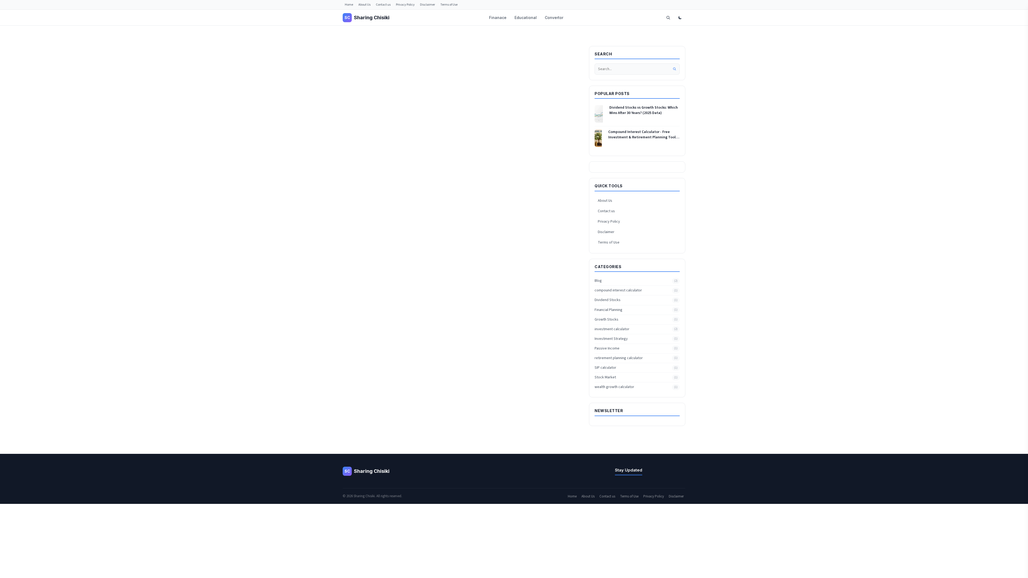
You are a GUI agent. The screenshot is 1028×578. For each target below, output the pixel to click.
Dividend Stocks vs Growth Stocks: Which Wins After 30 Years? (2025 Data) (643, 110)
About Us (364, 4)
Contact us (383, 4)
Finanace (498, 17)
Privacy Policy (405, 4)
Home (349, 4)
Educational (526, 17)
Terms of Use (449, 4)
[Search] (668, 17)
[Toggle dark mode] (680, 17)
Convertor (554, 17)
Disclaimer (427, 4)
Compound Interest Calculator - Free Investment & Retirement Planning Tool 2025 (642, 135)
